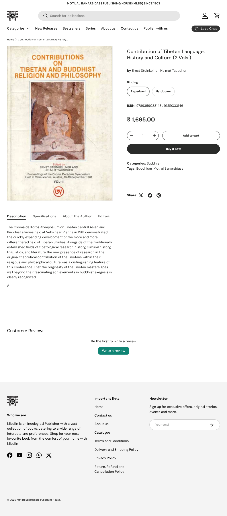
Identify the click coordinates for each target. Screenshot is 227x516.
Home (10, 39)
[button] (217, 16)
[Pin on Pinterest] (158, 195)
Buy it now (173, 149)
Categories (16, 28)
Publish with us (156, 28)
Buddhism (154, 163)
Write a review (113, 350)
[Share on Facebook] (149, 195)
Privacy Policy (105, 458)
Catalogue (102, 432)
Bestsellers (71, 28)
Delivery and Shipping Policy (116, 449)
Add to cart (191, 135)
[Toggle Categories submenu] (28, 28)
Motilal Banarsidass (168, 168)
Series (91, 28)
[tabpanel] (60, 256)
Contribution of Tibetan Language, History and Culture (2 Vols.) (43, 39)
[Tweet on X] (141, 195)
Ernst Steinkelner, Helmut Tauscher (159, 70)
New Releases (46, 28)
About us (108, 28)
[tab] (16, 216)
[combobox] (109, 16)
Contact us (129, 28)
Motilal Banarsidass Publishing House (38, 499)
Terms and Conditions (111, 441)
